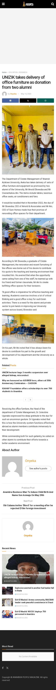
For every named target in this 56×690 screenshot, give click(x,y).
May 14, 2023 (26, 94)
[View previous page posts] (26, 400)
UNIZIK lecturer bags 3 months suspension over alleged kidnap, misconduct (27, 576)
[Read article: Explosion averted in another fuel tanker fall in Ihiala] (7, 590)
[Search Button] (52, 4)
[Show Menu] (3, 4)
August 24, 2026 (11, 581)
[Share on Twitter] (28, 100)
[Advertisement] (28, 36)
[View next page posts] (30, 400)
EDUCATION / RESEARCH (18, 72)
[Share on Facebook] (10, 100)
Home (4, 72)
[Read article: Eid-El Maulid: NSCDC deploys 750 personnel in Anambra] (7, 614)
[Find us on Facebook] (2, 668)
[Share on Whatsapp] (45, 100)
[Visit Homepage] (28, 4)
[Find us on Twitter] (7, 668)
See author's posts (38, 468)
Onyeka (13, 94)
